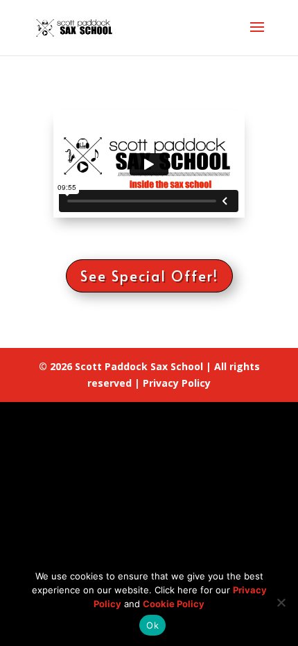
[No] (281, 602)
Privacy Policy (177, 383)
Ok (152, 625)
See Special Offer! (149, 276)
